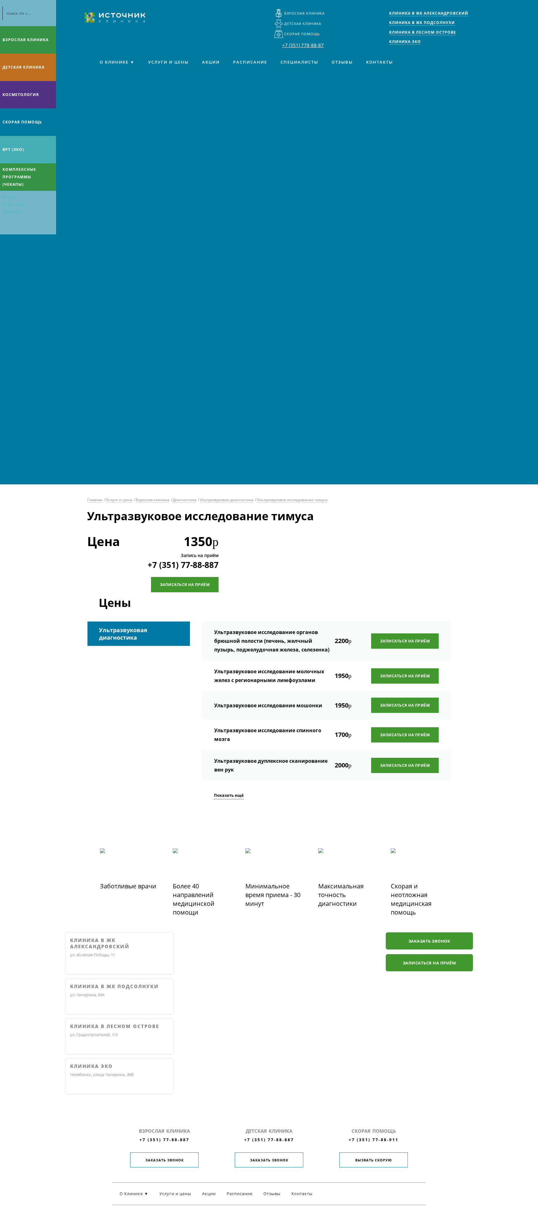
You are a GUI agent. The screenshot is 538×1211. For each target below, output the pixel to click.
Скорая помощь (302, 33)
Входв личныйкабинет (14, 204)
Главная (94, 499)
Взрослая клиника (304, 13)
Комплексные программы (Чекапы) (19, 177)
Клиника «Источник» (115, 17)
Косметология (20, 94)
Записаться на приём (185, 584)
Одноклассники (30, 226)
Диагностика (184, 499)
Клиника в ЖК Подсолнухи (114, 986)
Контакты (379, 62)
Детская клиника (302, 23)
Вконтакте (6, 226)
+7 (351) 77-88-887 (183, 564)
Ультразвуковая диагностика (226, 499)
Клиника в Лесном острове (114, 1026)
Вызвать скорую (373, 1160)
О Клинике (114, 62)
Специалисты (299, 62)
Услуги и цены (168, 62)
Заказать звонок (429, 941)
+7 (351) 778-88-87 (303, 45)
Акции (211, 62)
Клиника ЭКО (91, 1066)
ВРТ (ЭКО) (13, 149)
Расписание (250, 62)
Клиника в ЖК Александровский (100, 943)
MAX (18, 226)
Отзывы (342, 62)
